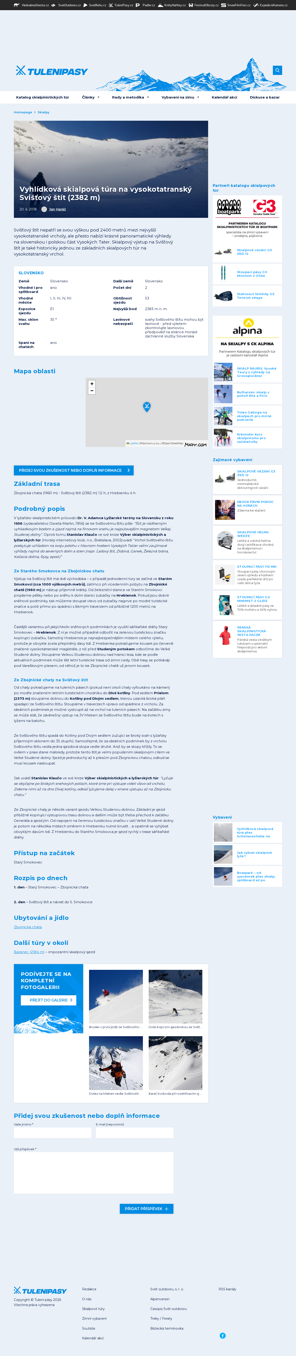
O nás (86, 1299)
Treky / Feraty (161, 1318)
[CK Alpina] (247, 339)
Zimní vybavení (94, 1318)
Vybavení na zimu (178, 97)
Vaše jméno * (23, 1124)
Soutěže (88, 1328)
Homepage (23, 112)
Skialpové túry (93, 1309)
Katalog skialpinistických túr (42, 97)
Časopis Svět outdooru (168, 1309)
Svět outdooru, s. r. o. (167, 1289)
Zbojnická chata (28, 927)
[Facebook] (223, 1335)
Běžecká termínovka (166, 1328)
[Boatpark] (247, 218)
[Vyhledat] (277, 70)
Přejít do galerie (49, 1000)
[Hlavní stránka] (48, 70)
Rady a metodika (128, 97)
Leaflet (133, 443)
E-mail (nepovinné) (110, 1124)
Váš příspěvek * (25, 1149)
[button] (147, 407)
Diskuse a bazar (265, 97)
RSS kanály (227, 1289)
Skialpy (43, 112)
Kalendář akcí (224, 97)
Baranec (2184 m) (29, 952)
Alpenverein (160, 1299)
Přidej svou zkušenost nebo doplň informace (70, 470)
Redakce (89, 1289)
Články (88, 97)
